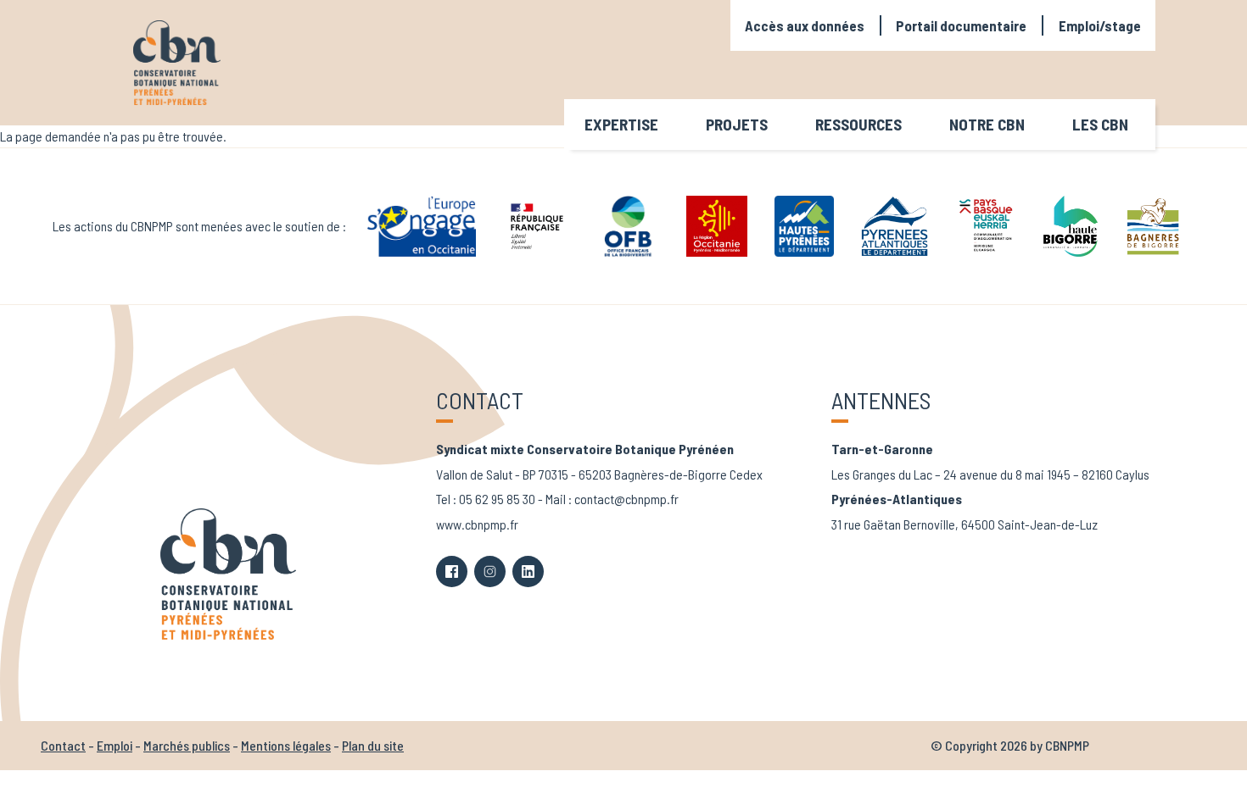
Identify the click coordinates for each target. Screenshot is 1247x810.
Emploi (114, 745)
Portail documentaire (961, 25)
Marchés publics (186, 745)
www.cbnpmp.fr (477, 524)
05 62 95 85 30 (497, 499)
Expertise (621, 124)
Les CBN (1100, 124)
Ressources (858, 124)
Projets (737, 124)
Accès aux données (804, 25)
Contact (63, 745)
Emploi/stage (1100, 25)
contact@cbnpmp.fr (626, 499)
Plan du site (373, 745)
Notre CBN (987, 124)
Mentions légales (286, 745)
